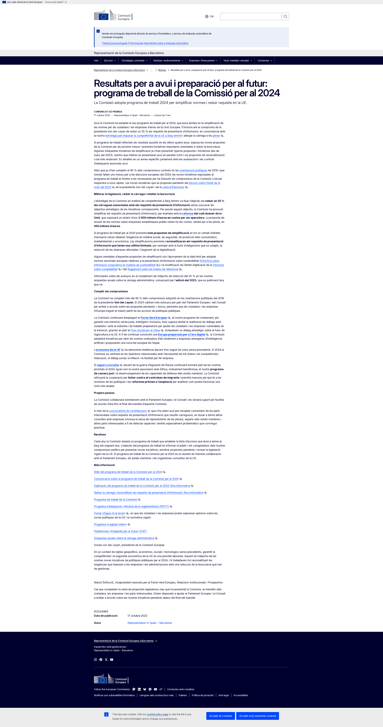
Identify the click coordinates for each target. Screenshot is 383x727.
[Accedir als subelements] (115, 60)
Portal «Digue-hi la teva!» (109, 513)
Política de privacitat (202, 695)
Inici (96, 60)
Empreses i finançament (202, 60)
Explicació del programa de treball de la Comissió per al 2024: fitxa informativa (142, 485)
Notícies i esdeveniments (166, 60)
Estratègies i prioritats (133, 60)
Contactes (263, 60)
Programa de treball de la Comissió (115, 499)
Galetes (183, 695)
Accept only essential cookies (257, 715)
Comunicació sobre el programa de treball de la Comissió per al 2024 (136, 478)
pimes (216, 135)
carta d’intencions (173, 187)
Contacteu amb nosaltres (180, 689)
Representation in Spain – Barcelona (149, 622)
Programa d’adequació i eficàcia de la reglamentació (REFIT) (131, 506)
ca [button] (212, 16)
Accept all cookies (220, 715)
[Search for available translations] (222, 135)
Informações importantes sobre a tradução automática (158, 43)
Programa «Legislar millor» (110, 524)
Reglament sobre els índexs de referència (153, 269)
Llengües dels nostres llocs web (157, 695)
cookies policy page (157, 714)
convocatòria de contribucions (128, 410)
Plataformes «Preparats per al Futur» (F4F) (120, 531)
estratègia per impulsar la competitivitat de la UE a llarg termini (143, 135)
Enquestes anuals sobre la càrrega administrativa (124, 538)
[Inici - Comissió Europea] (118, 15)
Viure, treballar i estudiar (236, 60)
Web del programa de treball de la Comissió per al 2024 (128, 471)
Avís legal (223, 695)
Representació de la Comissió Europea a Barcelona (119, 70)
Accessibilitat (241, 695)
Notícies (162, 70)
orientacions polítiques (193, 170)
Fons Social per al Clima (145, 330)
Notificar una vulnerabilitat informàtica (114, 695)
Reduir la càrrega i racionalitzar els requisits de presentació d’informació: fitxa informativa (148, 492)
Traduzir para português (114, 43)
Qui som (108, 60)
